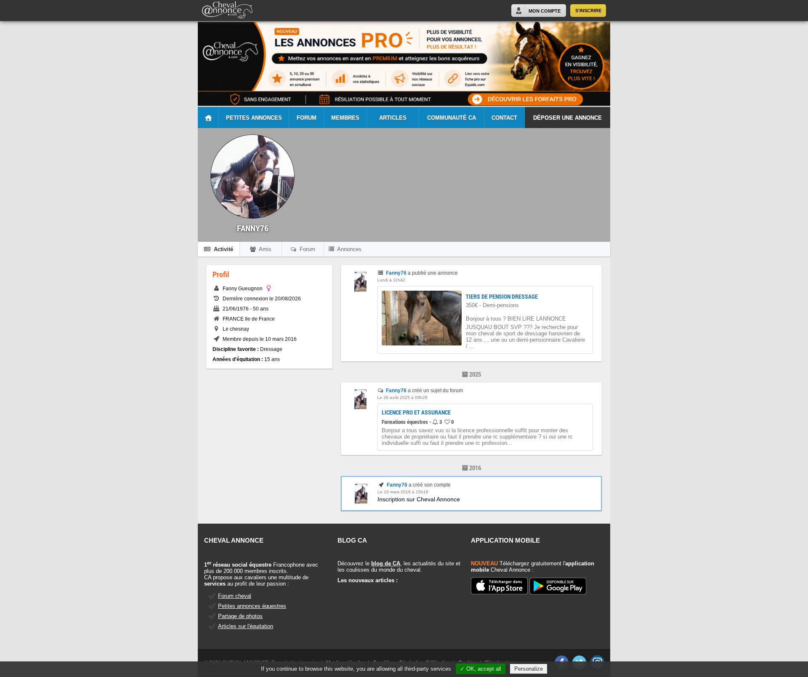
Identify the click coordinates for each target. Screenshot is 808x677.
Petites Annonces (254, 118)
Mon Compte (545, 10)
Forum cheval (234, 596)
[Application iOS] (499, 586)
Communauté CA (451, 118)
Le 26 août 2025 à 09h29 (402, 397)
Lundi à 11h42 (391, 280)
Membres (345, 118)
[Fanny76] (360, 290)
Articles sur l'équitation (245, 626)
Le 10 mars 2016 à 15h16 (402, 492)
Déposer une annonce (567, 118)
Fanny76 (396, 273)
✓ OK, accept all (480, 669)
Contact (504, 118)
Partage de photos (240, 616)
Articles (393, 118)
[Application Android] (557, 587)
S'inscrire (588, 10)
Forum (306, 118)
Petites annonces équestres (252, 606)
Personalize (528, 669)
